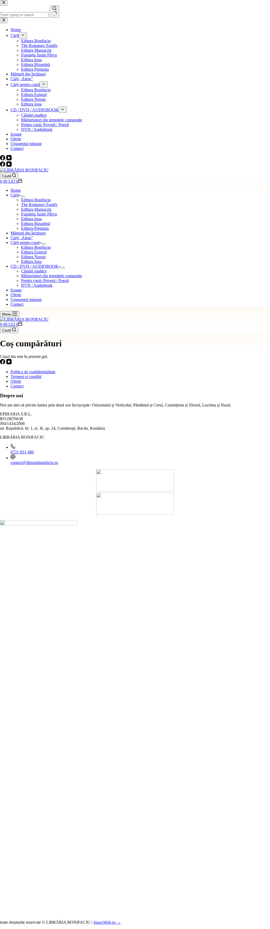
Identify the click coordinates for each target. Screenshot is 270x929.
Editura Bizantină (35, 223)
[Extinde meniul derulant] (23, 196)
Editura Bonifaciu (36, 200)
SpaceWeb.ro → (107, 922)
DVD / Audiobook (36, 285)
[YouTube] (9, 165)
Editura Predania (35, 228)
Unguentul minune (26, 299)
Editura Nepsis (33, 257)
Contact (17, 304)
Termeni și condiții (26, 376)
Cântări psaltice (34, 271)
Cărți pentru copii (25, 242)
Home (16, 190)
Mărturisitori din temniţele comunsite (51, 276)
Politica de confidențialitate (33, 372)
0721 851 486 (22, 452)
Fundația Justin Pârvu (39, 214)
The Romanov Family (39, 204)
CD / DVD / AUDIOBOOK (35, 266)
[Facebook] (3, 165)
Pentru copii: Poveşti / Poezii (45, 280)
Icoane (16, 290)
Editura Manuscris (36, 209)
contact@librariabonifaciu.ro (34, 462)
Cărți (15, 195)
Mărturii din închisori (28, 233)
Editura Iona (31, 219)
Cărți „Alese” (22, 238)
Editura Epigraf (34, 252)
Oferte (16, 295)
